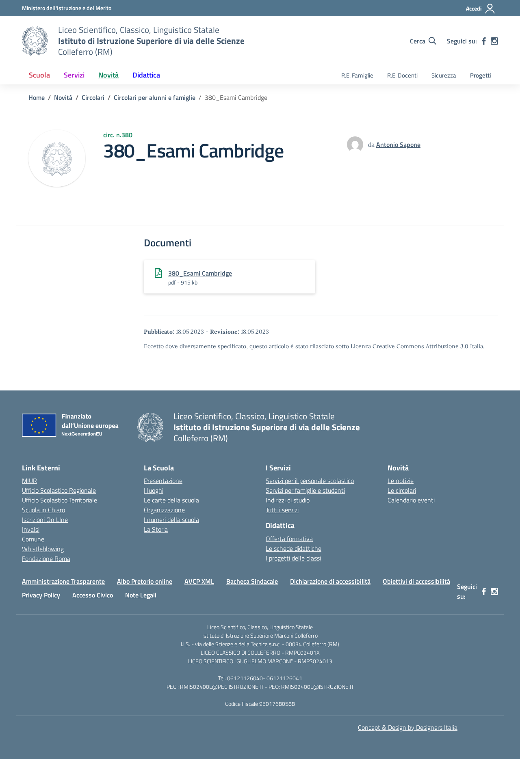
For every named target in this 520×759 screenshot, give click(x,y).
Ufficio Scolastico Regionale (59, 490)
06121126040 (245, 678)
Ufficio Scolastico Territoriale (59, 500)
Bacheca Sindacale (252, 581)
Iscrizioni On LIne (45, 519)
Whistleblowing (43, 549)
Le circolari (402, 490)
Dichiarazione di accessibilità (330, 581)
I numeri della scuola (171, 519)
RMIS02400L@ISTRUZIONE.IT (317, 686)
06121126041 (284, 678)
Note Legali (140, 595)
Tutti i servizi (282, 510)
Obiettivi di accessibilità (416, 581)
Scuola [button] (39, 74)
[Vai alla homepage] (35, 41)
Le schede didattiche (293, 548)
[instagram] (494, 41)
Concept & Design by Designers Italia (407, 727)
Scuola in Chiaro (43, 510)
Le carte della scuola (171, 500)
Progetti (480, 75)
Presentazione (163, 480)
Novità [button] (108, 74)
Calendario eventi (411, 500)
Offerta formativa (289, 538)
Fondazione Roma (46, 558)
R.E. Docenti (402, 75)
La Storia (156, 529)
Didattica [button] (146, 74)
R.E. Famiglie (357, 75)
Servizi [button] (74, 74)
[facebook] (484, 41)
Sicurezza (443, 75)
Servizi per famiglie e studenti (305, 490)
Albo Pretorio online (144, 581)
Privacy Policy (41, 595)
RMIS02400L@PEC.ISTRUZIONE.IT (221, 686)
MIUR (29, 480)
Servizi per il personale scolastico (310, 480)
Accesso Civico (92, 595)
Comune (33, 539)
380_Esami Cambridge (200, 273)
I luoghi (153, 490)
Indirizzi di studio (288, 500)
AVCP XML (199, 581)
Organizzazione (164, 510)
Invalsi (30, 529)
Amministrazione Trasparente (63, 581)
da (372, 144)
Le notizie (401, 480)
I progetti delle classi (293, 558)
